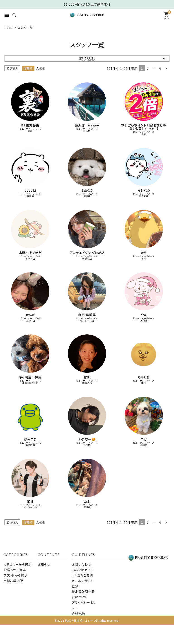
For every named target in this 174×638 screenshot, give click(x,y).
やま (144, 314)
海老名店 (144, 196)
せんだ (30, 314)
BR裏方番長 (30, 125)
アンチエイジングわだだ (87, 252)
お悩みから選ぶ (14, 570)
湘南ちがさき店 (30, 383)
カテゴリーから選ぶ (17, 564)
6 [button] (160, 68)
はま (87, 377)
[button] (166, 68)
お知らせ (44, 564)
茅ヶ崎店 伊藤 (30, 377)
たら (144, 252)
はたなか (87, 190)
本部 (30, 131)
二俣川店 (30, 320)
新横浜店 (87, 258)
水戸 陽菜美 (87, 314)
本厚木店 (30, 258)
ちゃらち (144, 377)
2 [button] (148, 68)
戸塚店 (87, 196)
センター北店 (87, 320)
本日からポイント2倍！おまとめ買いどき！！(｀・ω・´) (143, 126)
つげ (143, 439)
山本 (87, 501)
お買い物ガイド (82, 570)
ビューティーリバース (30, 129)
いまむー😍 (87, 439)
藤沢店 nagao (87, 125)
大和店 (143, 320)
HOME (9, 27)
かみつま (30, 439)
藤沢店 (87, 131)
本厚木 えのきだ (30, 252)
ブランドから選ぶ (15, 575)
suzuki (30, 190)
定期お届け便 (13, 580)
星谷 (30, 501)
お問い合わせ (81, 564)
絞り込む (87, 58)
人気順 (40, 68)
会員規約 (78, 613)
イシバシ (144, 190)
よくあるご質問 (82, 575)
